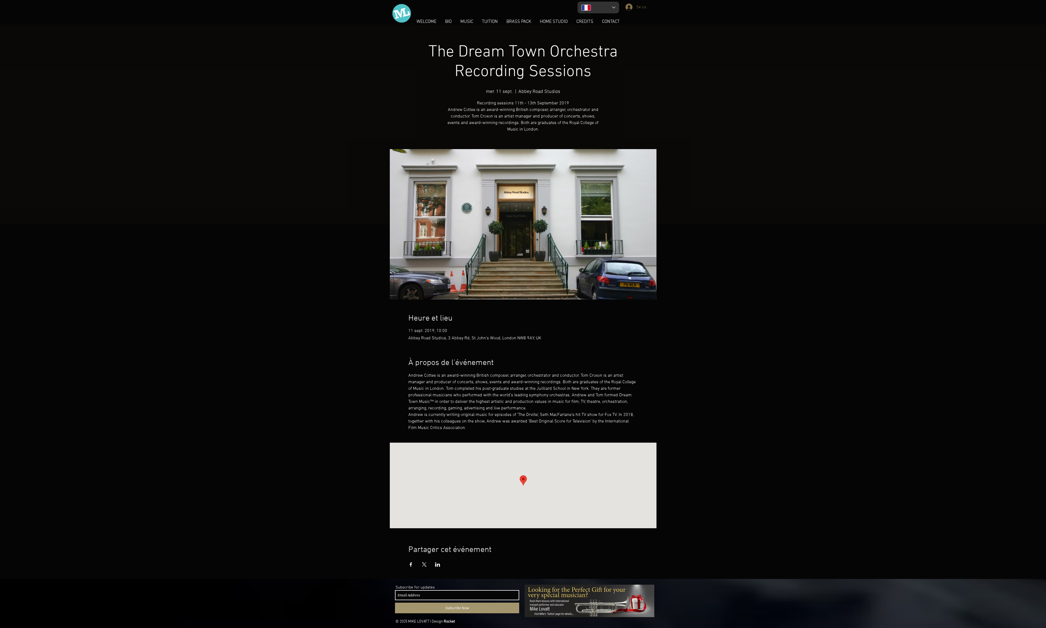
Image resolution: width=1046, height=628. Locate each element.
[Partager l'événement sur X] (424, 564)
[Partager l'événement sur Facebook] (410, 564)
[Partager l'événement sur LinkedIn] (437, 564)
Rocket (449, 621)
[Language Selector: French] (598, 7)
